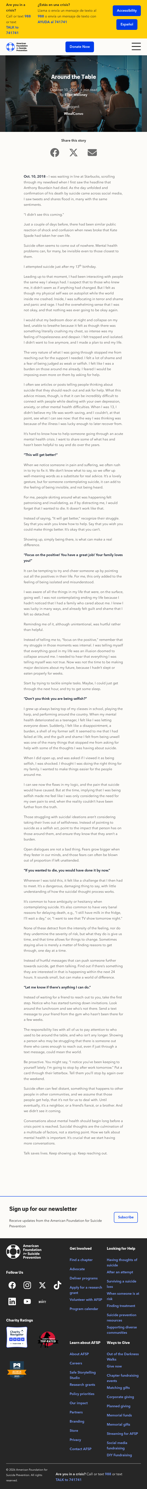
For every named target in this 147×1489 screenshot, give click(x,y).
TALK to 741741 (12, 30)
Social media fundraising (117, 1445)
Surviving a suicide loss (121, 1284)
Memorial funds (119, 1415)
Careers (76, 1363)
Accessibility (127, 10)
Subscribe (126, 1217)
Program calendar (84, 1309)
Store (74, 1431)
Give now (114, 1366)
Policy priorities (82, 1394)
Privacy (75, 1440)
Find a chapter (81, 1260)
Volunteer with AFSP (86, 1300)
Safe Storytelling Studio (83, 1375)
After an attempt (120, 1272)
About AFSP (79, 1354)
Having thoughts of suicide (122, 1262)
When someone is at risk (123, 1296)
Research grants (82, 1385)
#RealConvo (73, 114)
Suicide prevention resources (121, 1317)
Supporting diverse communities (122, 1330)
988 (27, 16)
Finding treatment (121, 1306)
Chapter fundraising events (123, 1378)
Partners (76, 1412)
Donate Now (80, 47)
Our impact (79, 1403)
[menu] (136, 46)
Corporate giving (120, 1397)
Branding (77, 1421)
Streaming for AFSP (122, 1434)
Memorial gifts (118, 1424)
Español (127, 24)
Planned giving (118, 1406)
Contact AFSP (80, 1449)
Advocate (77, 1269)
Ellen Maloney (76, 95)
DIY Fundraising (119, 1455)
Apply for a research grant (86, 1290)
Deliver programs (84, 1278)
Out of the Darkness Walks (123, 1357)
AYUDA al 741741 (52, 22)
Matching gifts (118, 1388)
